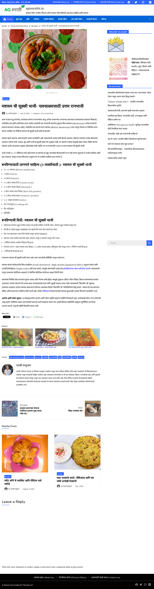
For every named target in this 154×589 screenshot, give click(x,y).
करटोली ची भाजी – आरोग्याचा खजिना (12, 347)
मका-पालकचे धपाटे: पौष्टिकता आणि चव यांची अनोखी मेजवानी (75, 479)
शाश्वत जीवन (62, 19)
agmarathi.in (35, 8)
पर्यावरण (36, 19)
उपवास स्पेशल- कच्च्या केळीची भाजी (45, 347)
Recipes (6, 99)
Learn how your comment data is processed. (61, 566)
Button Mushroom (16, 357)
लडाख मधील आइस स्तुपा (117, 158)
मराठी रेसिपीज (67, 357)
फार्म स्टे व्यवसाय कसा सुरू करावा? (121, 143)
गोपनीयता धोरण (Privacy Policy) (85, 2)
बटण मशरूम (53, 357)
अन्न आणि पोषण (76, 19)
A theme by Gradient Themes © (17, 584)
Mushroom (29, 357)
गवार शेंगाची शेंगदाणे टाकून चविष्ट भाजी (80, 347)
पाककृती (45, 357)
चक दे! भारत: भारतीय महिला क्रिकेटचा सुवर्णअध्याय (127, 138)
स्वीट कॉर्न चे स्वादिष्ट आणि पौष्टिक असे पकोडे (23, 482)
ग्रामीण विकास (49, 19)
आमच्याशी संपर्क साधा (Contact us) (112, 2)
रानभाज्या (81, 357)
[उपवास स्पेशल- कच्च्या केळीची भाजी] (50, 337)
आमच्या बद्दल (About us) (61, 2)
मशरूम (75, 357)
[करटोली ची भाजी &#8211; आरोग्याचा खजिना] (17, 337)
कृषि (27, 19)
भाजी (59, 357)
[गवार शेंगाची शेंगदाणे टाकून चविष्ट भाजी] (84, 337)
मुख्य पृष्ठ (19, 19)
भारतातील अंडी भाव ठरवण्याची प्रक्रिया (123, 133)
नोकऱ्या (103, 19)
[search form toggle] (150, 19)
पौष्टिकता (46, 291)
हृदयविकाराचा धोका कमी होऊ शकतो (76, 268)
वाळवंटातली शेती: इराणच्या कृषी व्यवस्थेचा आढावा (126, 110)
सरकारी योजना (92, 19)
